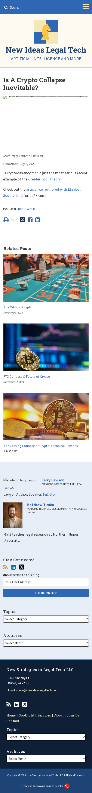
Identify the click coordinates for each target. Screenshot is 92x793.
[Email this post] (14, 220)
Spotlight (26, 715)
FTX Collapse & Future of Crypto (26, 376)
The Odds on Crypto (17, 307)
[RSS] (5, 567)
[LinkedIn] (13, 567)
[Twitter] (21, 567)
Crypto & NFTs (25, 209)
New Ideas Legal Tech (46, 50)
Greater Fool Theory (44, 179)
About (59, 715)
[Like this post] (30, 220)
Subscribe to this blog (23, 575)
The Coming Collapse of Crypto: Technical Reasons (40, 446)
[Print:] (6, 219)
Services (44, 715)
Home (11, 715)
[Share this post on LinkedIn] (37, 220)
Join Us (73, 715)
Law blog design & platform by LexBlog (43, 785)
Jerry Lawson (53, 480)
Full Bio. (49, 494)
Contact (12, 721)
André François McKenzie (17, 156)
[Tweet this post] (22, 220)
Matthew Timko (40, 504)
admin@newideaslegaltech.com (37, 690)
